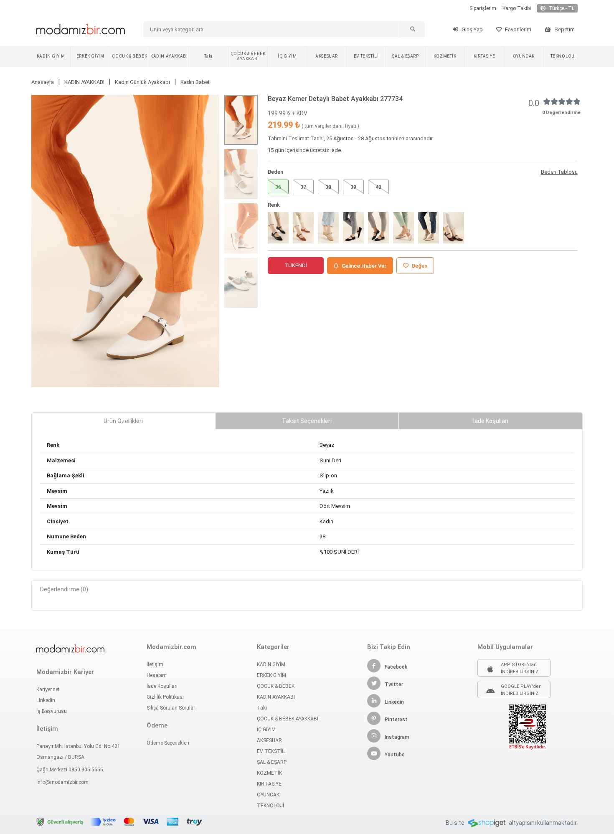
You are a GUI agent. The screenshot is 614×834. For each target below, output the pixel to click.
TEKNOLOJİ (563, 56)
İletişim (155, 664)
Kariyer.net (48, 689)
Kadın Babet (195, 82)
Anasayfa (42, 82)
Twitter (394, 684)
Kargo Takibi (516, 8)
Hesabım (157, 675)
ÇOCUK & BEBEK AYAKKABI (248, 56)
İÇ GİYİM (287, 56)
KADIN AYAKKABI (169, 56)
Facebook (396, 667)
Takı (208, 56)
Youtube (395, 755)
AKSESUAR (326, 56)
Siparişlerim (482, 8)
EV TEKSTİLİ (366, 56)
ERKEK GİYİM (90, 56)
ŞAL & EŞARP (405, 56)
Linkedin (45, 700)
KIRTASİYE (484, 56)
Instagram (397, 737)
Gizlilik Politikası (165, 697)
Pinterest (396, 719)
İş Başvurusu (51, 711)
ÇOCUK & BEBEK (129, 56)
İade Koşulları (162, 686)
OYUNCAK (524, 56)
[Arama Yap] (412, 29)
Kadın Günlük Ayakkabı (142, 82)
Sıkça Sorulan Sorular (171, 708)
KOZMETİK (445, 56)
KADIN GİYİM (51, 56)
